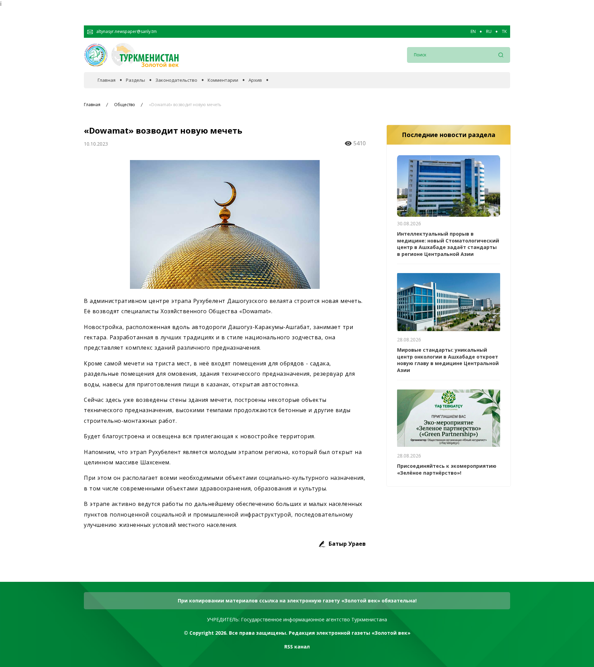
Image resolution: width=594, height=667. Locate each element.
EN (473, 31)
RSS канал (297, 646)
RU (489, 31)
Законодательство (176, 80)
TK (504, 31)
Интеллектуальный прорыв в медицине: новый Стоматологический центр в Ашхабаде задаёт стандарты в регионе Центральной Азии (448, 243)
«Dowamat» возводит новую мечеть (185, 105)
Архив (255, 80)
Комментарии (223, 80)
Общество (124, 105)
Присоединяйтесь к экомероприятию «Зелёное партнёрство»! (446, 469)
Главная (107, 80)
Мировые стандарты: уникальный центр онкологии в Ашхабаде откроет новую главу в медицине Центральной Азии (448, 360)
